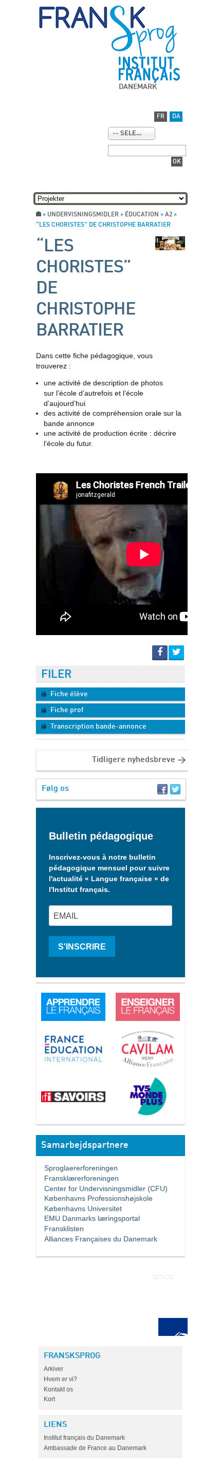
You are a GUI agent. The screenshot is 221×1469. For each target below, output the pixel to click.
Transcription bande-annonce (97, 726)
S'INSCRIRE (82, 946)
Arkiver (53, 1368)
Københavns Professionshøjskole (94, 1198)
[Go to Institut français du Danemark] (149, 70)
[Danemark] (108, 31)
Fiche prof (66, 710)
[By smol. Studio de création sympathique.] (164, 1276)
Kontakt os (58, 1389)
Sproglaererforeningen (77, 1168)
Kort (49, 1399)
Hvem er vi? (60, 1379)
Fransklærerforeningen (77, 1178)
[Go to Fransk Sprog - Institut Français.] (38, 215)
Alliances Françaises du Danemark (96, 1239)
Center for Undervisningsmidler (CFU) (102, 1188)
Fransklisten (60, 1228)
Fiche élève (68, 694)
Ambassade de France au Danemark (95, 1448)
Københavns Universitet (79, 1208)
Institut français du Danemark (84, 1437)
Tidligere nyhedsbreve (133, 760)
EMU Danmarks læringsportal (88, 1218)
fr (160, 117)
